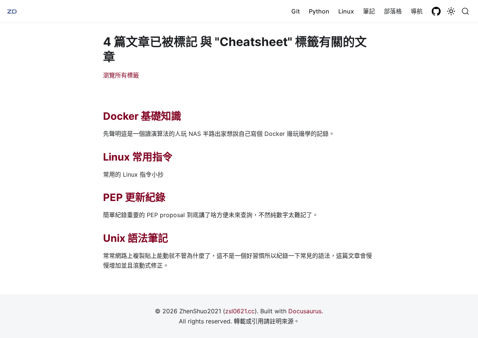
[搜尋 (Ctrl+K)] (465, 11)
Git (295, 11)
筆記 (369, 11)
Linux (346, 11)
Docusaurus (305, 311)
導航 (417, 11)
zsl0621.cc (240, 311)
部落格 (393, 11)
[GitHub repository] (436, 11)
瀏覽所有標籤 (121, 75)
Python (319, 11)
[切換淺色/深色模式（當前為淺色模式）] (451, 11)
